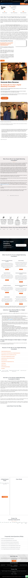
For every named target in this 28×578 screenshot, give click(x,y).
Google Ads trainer (2, 184)
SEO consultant (7, 184)
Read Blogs (3, 368)
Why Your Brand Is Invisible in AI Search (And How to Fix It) (10, 471)
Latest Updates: (3, 363)
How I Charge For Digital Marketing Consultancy (8, 356)
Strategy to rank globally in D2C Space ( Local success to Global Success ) (18, 492)
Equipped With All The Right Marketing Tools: (7, 361)
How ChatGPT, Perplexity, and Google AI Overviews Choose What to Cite (12, 426)
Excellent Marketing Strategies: (5, 366)
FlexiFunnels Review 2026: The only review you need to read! (18, 508)
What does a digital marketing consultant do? (8, 538)
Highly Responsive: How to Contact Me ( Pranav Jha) (8, 354)
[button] (1, 231)
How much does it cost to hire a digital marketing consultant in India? (11, 547)
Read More (7, 269)
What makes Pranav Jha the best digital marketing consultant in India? (11, 545)
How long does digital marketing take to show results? (9, 540)
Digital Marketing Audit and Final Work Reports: (8, 358)
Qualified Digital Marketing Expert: (6, 351)
